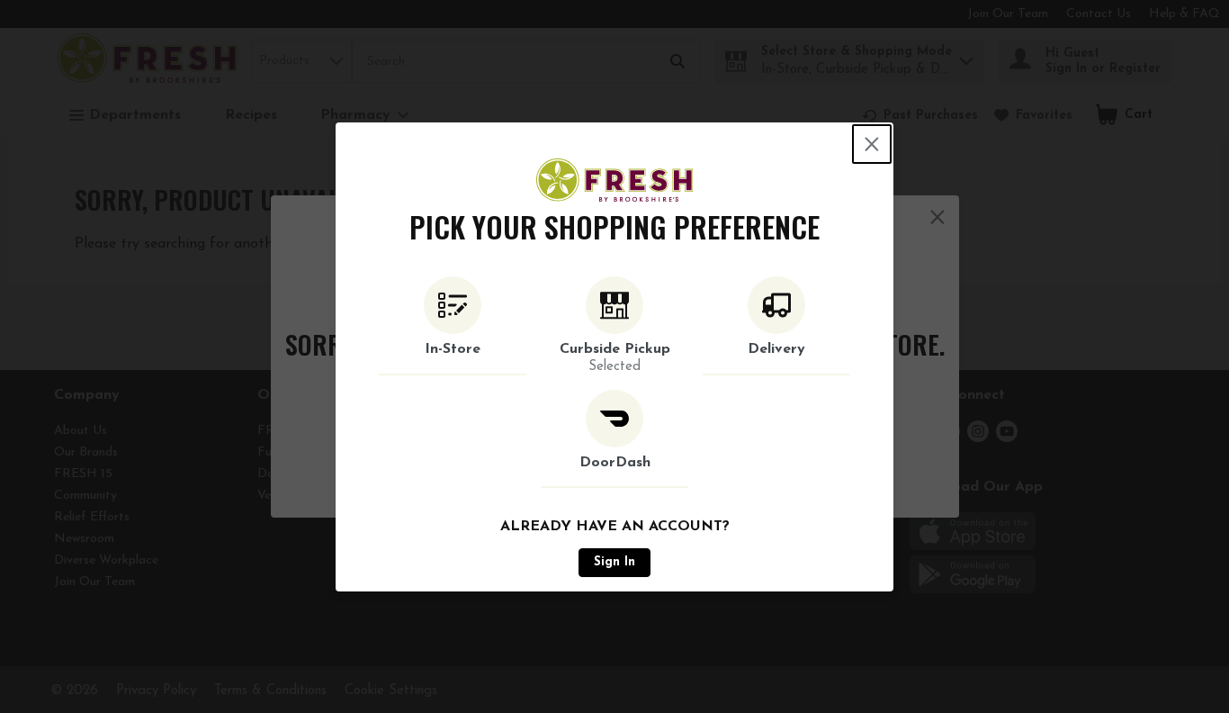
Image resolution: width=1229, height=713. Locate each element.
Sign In (614, 562)
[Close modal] (871, 144)
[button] (452, 325)
